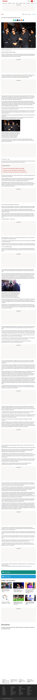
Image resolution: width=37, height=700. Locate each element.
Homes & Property (13, 691)
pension (12, 694)
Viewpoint (28, 692)
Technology (29, 687)
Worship (28, 694)
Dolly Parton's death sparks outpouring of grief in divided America (15, 172)
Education (3, 693)
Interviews (20, 686)
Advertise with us (14, 679)
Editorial (28, 3)
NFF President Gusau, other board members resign (6, 590)
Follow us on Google (27, 14)
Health (12, 690)
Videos (28, 691)
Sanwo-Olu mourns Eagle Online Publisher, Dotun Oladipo (13, 168)
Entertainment (13, 686)
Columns (32, 3)
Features (12, 688)
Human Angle (13, 692)
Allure (35, 3)
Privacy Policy (29, 679)
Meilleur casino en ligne (14, 681)
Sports (24, 3)
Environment (12, 687)
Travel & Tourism (29, 690)
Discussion (4, 692)
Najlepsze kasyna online (22, 681)
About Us (4, 679)
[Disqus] (18, 643)
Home (3, 3)
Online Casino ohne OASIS (5, 681)
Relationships (21, 692)
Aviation (3, 687)
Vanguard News (4, 1)
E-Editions (9, 3)
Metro (17, 3)
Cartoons (28, 689)
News (6, 3)
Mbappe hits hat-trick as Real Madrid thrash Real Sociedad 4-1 (18, 603)
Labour (20, 687)
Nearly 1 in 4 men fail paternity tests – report (6, 602)
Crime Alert (4, 690)
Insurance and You (13, 693)
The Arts (28, 688)
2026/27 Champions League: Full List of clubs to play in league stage (18, 590)
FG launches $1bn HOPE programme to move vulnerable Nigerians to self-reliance (30, 591)
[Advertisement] (18, 66)
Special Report (21, 693)
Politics (13, 3)
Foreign (12, 689)
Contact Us (21, 679)
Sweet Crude (29, 686)
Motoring (20, 690)
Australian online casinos (30, 681)
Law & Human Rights (22, 688)
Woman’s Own (29, 693)
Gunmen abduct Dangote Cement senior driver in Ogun (30, 603)
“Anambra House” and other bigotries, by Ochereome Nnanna (14, 170)
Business (20, 3)
